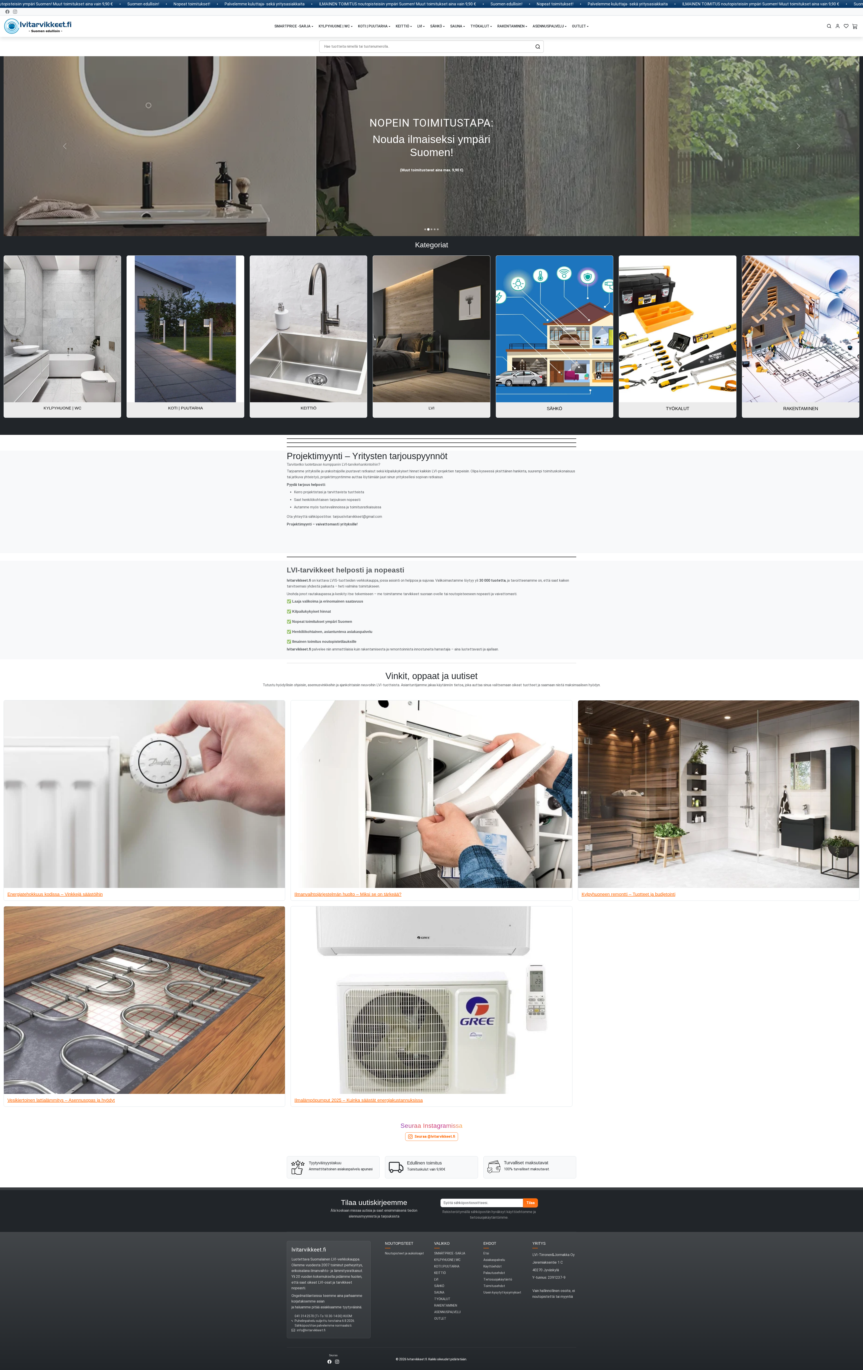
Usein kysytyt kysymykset (502, 1270)
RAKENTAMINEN (445, 1283)
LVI (436, 1257)
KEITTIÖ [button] (402, 26)
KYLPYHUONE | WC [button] (334, 26)
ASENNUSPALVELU (447, 1289)
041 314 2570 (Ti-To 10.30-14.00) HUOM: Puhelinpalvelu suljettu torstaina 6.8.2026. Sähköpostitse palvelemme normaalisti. (325, 1298)
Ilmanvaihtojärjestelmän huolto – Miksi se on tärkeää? (347, 871)
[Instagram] (15, 12)
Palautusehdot (494, 1250)
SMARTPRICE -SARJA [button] (292, 26)
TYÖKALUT (442, 1276)
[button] (829, 26)
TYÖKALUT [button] (479, 26)
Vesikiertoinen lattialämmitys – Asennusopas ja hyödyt (61, 1077)
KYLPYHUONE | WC (447, 1237)
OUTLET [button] (579, 26)
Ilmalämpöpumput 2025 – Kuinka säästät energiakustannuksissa (358, 1077)
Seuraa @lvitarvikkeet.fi (434, 1114)
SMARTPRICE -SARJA (449, 1231)
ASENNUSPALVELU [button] (548, 26)
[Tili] (837, 26)
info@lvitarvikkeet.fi (311, 1308)
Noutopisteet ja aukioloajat (404, 1231)
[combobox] (431, 46)
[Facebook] (7, 12)
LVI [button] (419, 26)
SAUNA (439, 1270)
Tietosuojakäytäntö (497, 1257)
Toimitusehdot (494, 1263)
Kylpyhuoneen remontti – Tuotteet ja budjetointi (628, 871)
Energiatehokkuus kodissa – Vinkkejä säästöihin (55, 871)
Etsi (486, 1231)
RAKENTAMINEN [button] (511, 26)
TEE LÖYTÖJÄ (431, 194)
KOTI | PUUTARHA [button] (373, 26)
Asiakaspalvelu (494, 1237)
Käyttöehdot (492, 1244)
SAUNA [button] (456, 26)
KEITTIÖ (440, 1250)
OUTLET (440, 1296)
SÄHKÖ (439, 1263)
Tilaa (530, 1180)
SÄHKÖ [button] (436, 26)
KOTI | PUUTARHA (446, 1244)
